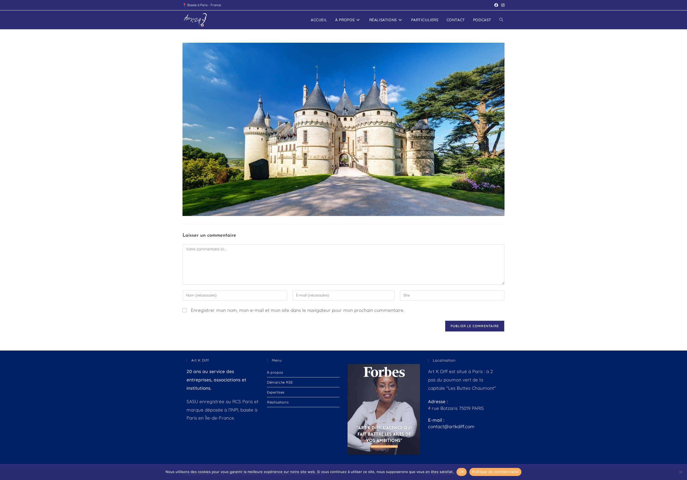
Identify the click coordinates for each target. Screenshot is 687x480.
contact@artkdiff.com (451, 426)
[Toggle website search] (501, 20)
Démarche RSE (280, 382)
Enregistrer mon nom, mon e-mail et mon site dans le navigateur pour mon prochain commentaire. (297, 310)
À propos (275, 372)
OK (461, 472)
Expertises (275, 392)
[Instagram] (502, 5)
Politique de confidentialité (495, 472)
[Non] (680, 472)
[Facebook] (496, 5)
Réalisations (277, 402)
